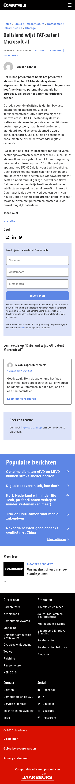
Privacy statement (15, 758)
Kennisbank (11, 614)
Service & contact (14, 703)
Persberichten (46, 640)
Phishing (9, 658)
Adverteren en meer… (51, 607)
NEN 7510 (10, 672)
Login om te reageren (21, 398)
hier (22, 327)
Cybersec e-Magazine (17, 644)
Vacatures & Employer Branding (52, 632)
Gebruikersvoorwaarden (19, 748)
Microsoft (10, 55)
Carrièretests (11, 607)
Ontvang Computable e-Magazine (17, 636)
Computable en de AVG (18, 697)
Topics (7, 651)
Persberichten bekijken (52, 647)
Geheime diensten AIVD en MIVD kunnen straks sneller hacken (33, 474)
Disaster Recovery (40, 564)
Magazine (9, 628)
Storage (30, 28)
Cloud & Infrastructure (29, 24)
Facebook (49, 690)
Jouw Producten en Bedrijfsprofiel (50, 615)
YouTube (48, 710)
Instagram (49, 717)
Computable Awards (16, 621)
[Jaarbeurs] (37, 776)
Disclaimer (10, 738)
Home (7, 24)
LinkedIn (48, 703)
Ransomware (12, 665)
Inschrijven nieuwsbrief (18, 710)
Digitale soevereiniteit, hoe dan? (32, 486)
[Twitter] (21, 237)
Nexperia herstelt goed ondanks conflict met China (32, 530)
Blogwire (43, 654)
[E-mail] (7, 237)
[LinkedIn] (14, 237)
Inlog (6, 717)
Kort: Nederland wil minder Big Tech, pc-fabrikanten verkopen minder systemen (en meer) (31, 499)
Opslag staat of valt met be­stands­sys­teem (47, 571)
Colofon (8, 690)
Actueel (40, 50)
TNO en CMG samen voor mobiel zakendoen (32, 516)
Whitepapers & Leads (51, 623)
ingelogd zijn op (31, 427)
